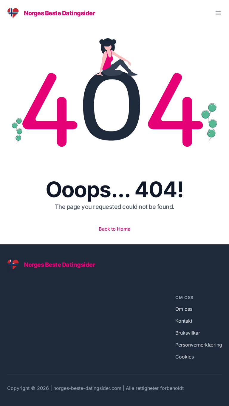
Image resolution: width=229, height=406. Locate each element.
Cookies (184, 357)
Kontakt (183, 321)
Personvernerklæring (198, 345)
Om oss (183, 309)
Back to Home (114, 229)
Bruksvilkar (187, 333)
